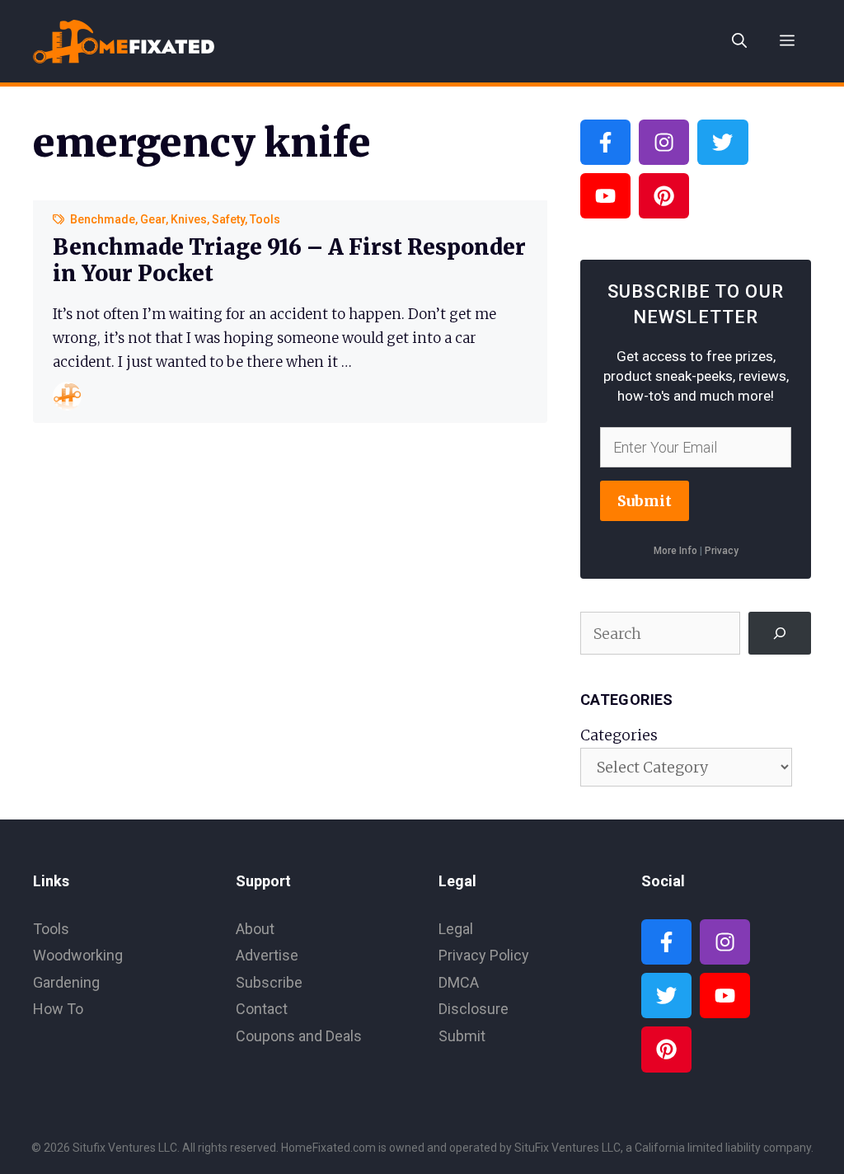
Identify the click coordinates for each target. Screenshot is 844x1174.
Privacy (721, 550)
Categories (619, 735)
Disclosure (473, 1008)
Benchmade (102, 219)
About (255, 928)
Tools (265, 219)
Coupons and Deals (299, 1036)
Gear (153, 219)
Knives (189, 219)
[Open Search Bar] (739, 41)
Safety (228, 219)
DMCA (458, 982)
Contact (262, 1008)
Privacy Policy (483, 955)
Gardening (66, 982)
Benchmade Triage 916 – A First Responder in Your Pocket (289, 259)
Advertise (267, 955)
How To (58, 1008)
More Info (675, 550)
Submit (644, 500)
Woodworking (78, 955)
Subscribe (269, 982)
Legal (455, 928)
